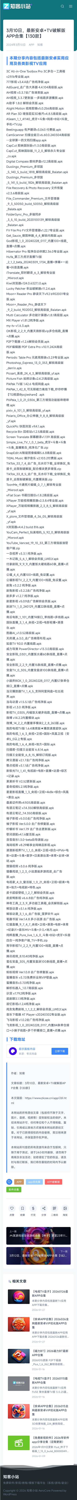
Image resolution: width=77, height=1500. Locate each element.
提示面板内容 (27, 1049)
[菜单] (71, 6)
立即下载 (60, 1051)
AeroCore (44, 1490)
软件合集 (14, 1189)
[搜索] (62, 6)
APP (31, 45)
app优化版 (34, 1182)
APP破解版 (53, 1182)
